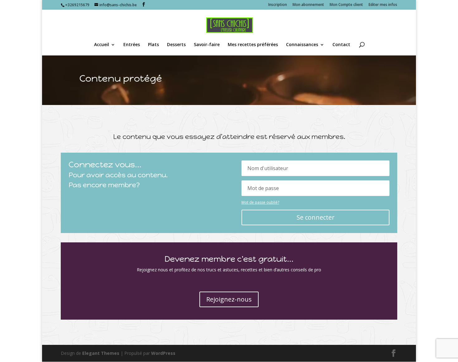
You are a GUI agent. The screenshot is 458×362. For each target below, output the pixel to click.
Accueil (101, 44)
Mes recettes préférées (253, 44)
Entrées (131, 44)
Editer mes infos (383, 5)
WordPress (163, 353)
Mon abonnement (308, 5)
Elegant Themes (100, 353)
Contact (341, 44)
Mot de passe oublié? (260, 202)
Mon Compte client (346, 5)
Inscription (277, 5)
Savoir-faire (207, 44)
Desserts (176, 44)
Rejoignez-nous (229, 299)
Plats (153, 44)
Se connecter (316, 217)
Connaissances (302, 44)
